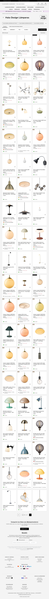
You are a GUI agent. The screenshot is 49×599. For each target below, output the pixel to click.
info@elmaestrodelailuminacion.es (9, 559)
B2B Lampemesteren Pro (9, 588)
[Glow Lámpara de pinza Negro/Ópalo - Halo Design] (9, 453)
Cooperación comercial (9, 589)
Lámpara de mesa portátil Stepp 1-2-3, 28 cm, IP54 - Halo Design (24, 268)
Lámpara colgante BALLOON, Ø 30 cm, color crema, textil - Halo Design (9, 170)
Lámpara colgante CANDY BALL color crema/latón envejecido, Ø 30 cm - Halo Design (9, 291)
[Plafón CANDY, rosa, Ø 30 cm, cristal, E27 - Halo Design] (24, 478)
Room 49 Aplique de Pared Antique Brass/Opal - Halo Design (24, 121)
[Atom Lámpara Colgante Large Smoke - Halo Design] (40, 189)
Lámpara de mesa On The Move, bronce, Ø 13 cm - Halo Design (24, 291)
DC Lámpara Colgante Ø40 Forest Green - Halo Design (39, 121)
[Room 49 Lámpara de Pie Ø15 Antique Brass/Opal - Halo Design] (40, 262)
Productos (5, 26)
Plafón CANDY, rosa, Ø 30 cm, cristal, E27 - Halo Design (23, 483)
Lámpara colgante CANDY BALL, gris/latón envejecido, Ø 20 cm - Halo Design (24, 388)
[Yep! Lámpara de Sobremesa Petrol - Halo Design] (40, 406)
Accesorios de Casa (24, 589)
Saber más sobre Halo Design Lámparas (15, 26)
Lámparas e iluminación (5, 13)
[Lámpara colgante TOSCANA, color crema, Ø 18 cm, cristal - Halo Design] (24, 46)
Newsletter (9, 566)
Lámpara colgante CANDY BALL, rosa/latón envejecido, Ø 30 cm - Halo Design (9, 315)
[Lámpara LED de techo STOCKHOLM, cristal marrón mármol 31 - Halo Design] (24, 189)
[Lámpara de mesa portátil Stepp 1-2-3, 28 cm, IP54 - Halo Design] (24, 262)
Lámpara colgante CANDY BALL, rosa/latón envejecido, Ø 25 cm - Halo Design (24, 340)
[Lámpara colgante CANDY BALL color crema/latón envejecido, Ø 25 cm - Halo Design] (24, 69)
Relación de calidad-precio (24, 588)
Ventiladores (30, 7)
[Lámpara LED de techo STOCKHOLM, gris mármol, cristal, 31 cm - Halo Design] (24, 311)
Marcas (10, 13)
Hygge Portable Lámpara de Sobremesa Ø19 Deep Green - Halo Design (8, 340)
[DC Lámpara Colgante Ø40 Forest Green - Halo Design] (40, 116)
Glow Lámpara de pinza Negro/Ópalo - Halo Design (9, 458)
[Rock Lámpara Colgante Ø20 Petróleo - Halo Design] (24, 453)
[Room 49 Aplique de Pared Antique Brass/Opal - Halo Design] (24, 116)
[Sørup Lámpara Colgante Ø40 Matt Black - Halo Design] (24, 213)
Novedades (24, 9)
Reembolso (39, 560)
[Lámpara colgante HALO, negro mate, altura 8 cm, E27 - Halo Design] (40, 383)
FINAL (37, 11)
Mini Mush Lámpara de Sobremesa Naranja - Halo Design (39, 483)
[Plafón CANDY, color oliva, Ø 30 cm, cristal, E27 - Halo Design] (9, 69)
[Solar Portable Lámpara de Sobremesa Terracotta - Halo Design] (40, 238)
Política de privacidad (30, 548)
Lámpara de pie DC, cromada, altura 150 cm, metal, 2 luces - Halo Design (9, 97)
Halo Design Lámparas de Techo (10, 23)
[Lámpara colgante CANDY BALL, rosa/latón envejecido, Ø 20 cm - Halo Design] (40, 141)
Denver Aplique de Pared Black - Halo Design (39, 170)
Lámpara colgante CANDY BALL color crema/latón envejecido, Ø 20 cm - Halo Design (9, 364)
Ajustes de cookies (9, 587)
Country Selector (39, 581)
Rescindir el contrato (39, 561)
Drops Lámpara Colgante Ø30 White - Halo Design (23, 170)
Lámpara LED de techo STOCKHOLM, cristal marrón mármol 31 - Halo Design (23, 193)
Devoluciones (39, 559)
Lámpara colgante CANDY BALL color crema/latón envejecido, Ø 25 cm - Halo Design (24, 74)
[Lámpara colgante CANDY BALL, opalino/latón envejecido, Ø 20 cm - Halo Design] (24, 359)
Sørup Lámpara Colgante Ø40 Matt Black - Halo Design (23, 218)
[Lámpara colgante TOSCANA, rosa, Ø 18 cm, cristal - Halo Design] (40, 46)
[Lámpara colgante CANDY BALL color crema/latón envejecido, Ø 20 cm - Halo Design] (9, 359)
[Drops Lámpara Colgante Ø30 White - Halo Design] (24, 165)
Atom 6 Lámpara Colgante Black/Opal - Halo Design (38, 97)
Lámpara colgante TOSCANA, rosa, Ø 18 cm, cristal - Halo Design (38, 51)
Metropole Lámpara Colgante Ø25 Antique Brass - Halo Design (9, 193)
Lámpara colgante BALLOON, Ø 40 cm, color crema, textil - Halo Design (39, 291)
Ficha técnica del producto (9, 124)
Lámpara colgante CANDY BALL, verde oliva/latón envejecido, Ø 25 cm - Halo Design (39, 315)
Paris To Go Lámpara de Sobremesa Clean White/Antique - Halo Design (9, 51)
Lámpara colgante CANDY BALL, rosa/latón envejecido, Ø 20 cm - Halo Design (39, 145)
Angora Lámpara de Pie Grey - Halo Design (8, 506)
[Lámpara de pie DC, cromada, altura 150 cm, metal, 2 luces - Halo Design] (9, 92)
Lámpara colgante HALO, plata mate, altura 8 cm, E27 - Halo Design (9, 483)
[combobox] (26, 4)
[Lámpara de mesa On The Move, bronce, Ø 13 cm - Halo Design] (24, 286)
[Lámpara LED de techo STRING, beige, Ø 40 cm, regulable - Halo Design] (9, 116)
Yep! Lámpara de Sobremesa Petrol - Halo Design (38, 412)
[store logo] (8, 4)
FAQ (9, 560)
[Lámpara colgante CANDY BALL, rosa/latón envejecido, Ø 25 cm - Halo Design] (24, 335)
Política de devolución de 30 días (9, 567)
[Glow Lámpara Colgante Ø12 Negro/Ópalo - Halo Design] (9, 429)
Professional (37, 9)
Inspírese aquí (24, 528)
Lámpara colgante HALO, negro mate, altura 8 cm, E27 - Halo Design (39, 388)
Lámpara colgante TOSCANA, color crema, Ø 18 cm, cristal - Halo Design (24, 51)
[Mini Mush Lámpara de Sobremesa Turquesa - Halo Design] (9, 406)
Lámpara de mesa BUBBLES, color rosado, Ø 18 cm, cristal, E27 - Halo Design (39, 74)
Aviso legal (39, 580)
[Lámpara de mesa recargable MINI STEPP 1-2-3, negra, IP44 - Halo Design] (9, 213)
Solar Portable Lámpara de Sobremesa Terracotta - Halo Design (38, 243)
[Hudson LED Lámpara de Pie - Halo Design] (9, 262)
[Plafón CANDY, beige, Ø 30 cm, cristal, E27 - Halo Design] (40, 335)
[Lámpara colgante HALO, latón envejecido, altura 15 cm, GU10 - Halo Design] (40, 359)
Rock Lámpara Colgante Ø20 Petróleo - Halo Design (23, 458)
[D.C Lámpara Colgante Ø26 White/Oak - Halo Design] (24, 500)
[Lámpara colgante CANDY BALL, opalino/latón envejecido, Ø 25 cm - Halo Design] (9, 238)
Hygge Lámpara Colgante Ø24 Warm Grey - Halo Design (39, 506)
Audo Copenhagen (24, 586)
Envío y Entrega (40, 558)
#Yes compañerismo (9, 586)
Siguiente (45, 23)
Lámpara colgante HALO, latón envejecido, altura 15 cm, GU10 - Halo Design (39, 364)
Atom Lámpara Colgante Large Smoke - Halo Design (39, 193)
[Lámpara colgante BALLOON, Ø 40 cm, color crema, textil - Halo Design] (40, 286)
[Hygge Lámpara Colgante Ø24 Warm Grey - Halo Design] (40, 500)
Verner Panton (24, 587)
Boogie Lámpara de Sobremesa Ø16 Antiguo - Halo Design (24, 434)
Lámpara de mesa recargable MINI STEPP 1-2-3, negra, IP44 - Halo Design (9, 218)
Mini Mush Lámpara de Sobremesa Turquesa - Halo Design (8, 412)
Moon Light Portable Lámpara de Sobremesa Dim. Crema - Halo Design (24, 243)
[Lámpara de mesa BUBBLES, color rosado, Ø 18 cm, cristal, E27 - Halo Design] (40, 69)
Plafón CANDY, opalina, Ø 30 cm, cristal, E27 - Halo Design (9, 388)
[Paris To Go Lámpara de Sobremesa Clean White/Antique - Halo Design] (9, 46)
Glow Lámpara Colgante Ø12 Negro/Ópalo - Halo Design (8, 434)
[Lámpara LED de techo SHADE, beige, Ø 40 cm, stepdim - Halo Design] (9, 141)
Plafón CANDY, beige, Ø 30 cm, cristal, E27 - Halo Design (39, 340)
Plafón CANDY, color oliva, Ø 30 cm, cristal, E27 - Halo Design (9, 74)
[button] (15, 48)
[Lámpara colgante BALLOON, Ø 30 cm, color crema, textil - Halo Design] (9, 165)
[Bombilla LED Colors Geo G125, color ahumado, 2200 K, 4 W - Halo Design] (40, 453)
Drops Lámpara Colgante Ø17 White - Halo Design (38, 218)
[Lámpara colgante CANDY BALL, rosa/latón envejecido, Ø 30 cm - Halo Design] (9, 311)
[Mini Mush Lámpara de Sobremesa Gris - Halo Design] (24, 406)
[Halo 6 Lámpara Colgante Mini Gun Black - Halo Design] (24, 92)
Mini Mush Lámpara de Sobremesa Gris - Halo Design (23, 412)
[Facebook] (6, 577)
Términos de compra (39, 578)
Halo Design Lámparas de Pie (25, 23)
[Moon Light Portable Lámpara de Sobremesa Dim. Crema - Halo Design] (24, 238)
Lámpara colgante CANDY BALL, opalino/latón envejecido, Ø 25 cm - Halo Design (9, 243)
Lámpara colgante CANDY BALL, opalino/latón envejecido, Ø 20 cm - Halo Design (24, 364)
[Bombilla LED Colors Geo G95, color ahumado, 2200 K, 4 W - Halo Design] (40, 429)
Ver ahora (29, 11)
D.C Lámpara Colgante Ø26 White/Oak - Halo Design (23, 506)
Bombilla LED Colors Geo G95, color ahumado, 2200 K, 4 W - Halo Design (39, 434)
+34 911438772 (9, 558)
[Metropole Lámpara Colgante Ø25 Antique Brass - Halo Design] (9, 189)
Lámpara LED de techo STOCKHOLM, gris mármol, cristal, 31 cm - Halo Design (23, 315)
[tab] (5, 30)
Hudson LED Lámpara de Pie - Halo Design (8, 268)
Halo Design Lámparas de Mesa (40, 23)
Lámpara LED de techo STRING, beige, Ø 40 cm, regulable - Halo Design (9, 121)
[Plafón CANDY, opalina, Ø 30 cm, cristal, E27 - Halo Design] (9, 383)
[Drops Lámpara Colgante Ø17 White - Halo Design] (40, 213)
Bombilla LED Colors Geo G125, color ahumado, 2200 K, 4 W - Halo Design (39, 458)
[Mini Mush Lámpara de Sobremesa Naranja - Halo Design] (40, 478)
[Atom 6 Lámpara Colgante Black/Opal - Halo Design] (40, 92)
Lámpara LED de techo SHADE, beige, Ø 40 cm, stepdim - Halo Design (9, 145)
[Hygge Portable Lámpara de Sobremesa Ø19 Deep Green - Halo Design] (9, 335)
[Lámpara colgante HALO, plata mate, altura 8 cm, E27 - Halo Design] (9, 478)
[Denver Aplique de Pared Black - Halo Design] (40, 165)
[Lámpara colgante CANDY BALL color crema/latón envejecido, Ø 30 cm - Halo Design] (9, 286)
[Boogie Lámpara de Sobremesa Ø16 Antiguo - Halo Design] (24, 429)
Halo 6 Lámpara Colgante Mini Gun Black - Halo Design (24, 97)
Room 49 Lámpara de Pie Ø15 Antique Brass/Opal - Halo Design (39, 268)
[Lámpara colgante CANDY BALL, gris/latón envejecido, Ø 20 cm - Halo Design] (24, 383)
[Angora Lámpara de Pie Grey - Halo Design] (9, 500)
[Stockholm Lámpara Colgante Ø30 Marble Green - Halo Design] (24, 141)
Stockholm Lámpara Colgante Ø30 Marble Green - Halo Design (24, 145)
